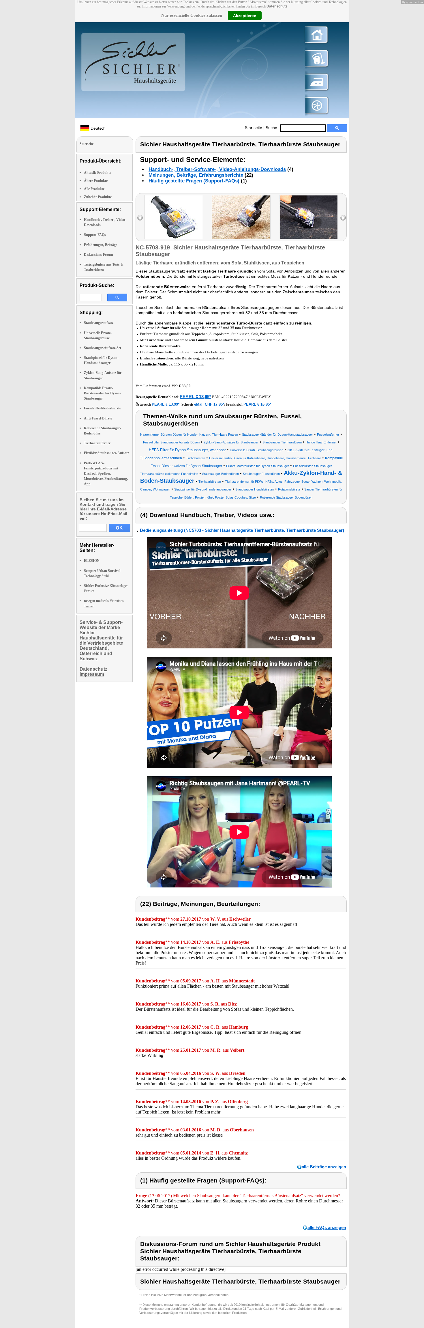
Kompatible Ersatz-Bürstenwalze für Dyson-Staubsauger (102, 393)
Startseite (253, 127)
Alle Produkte (94, 189)
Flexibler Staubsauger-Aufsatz (106, 453)
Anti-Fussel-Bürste (98, 418)
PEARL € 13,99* (195, 396)
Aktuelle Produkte (97, 173)
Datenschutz (277, 6)
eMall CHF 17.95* (209, 404)
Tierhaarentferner (97, 443)
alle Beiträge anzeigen (324, 1166)
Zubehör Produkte (98, 197)
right (343, 218)
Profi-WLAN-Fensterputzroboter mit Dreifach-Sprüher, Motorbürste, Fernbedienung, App (106, 473)
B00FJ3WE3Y (261, 397)
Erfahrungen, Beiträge (100, 245)
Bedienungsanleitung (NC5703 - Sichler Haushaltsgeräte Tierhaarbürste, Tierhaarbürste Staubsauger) (242, 530)
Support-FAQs (95, 235)
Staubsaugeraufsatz (98, 323)
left (140, 218)
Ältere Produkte (96, 181)
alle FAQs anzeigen (326, 1227)
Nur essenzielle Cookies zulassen (191, 15)
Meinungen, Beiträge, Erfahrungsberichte (196, 175)
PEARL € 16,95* (257, 404)
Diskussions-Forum (98, 255)
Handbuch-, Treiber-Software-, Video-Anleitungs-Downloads (217, 169)
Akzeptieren (244, 15)
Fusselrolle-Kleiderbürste (102, 408)
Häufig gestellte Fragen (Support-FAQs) (194, 181)
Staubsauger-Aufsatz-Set (102, 348)
